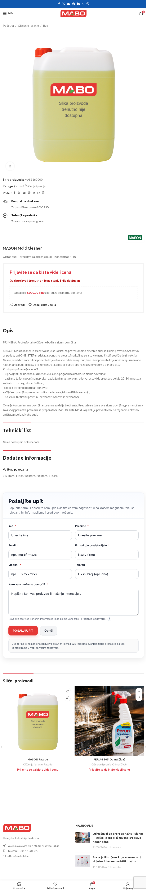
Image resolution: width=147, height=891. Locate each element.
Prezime (82, 526)
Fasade (48, 764)
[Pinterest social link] (73, 4)
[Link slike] (17, 827)
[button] (23, 630)
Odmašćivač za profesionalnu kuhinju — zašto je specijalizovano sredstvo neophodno (118, 837)
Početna (8, 25)
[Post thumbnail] (82, 840)
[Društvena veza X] (63, 4)
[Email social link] (68, 4)
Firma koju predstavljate (92, 545)
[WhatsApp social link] (83, 4)
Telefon (80, 564)
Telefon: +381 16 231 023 (22, 850)
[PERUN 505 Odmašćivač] (109, 721)
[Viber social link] (87, 4)
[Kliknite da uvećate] (10, 166)
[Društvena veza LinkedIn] (78, 4)
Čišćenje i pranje (28, 25)
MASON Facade (38, 759)
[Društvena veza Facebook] (59, 4)
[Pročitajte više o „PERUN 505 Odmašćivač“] (139, 697)
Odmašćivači (119, 764)
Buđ (45, 25)
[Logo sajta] (73, 13)
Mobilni (14, 564)
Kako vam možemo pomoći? (28, 584)
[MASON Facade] (38, 721)
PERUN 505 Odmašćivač (109, 759)
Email (13, 545)
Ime (12, 526)
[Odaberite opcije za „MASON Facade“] (67, 697)
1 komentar (114, 847)
